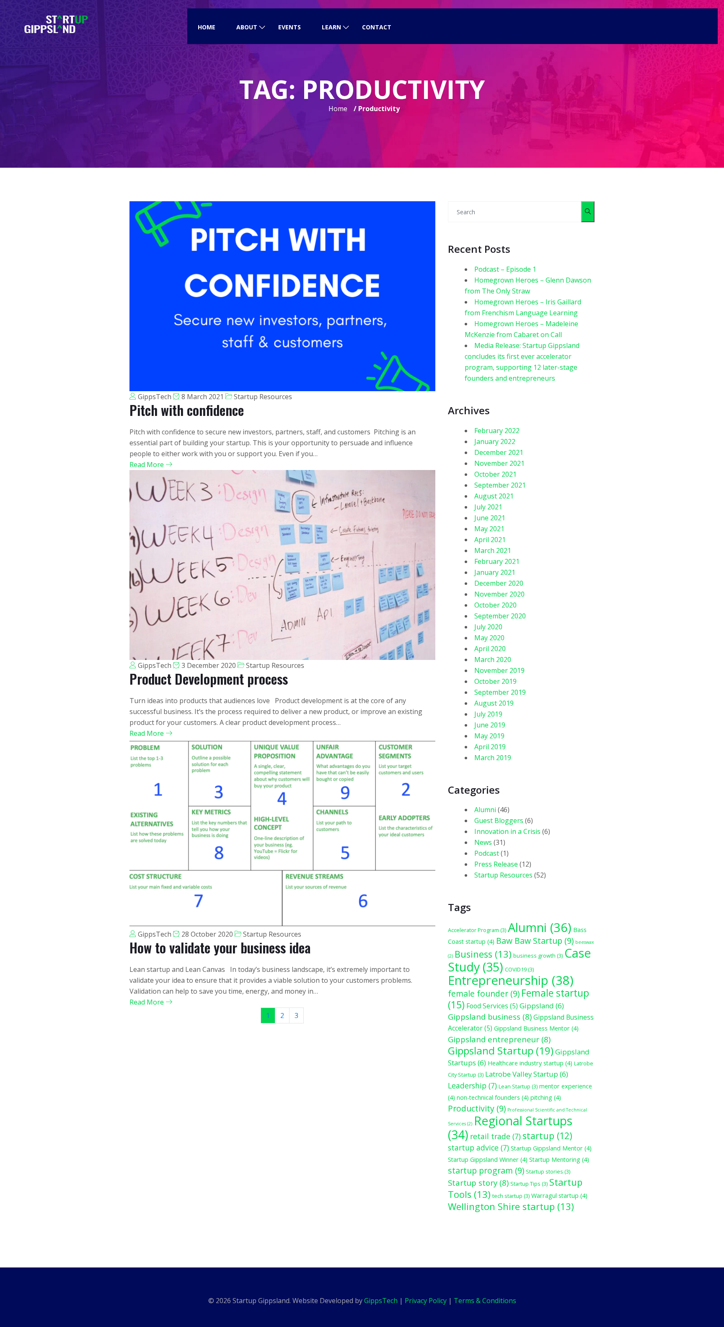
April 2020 (490, 648)
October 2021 (495, 474)
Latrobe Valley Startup (526, 1074)
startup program (486, 1170)
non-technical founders (493, 1097)
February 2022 (497, 430)
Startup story (478, 1182)
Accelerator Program (477, 930)
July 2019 (488, 714)
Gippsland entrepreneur (499, 1039)
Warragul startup (559, 1196)
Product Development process (208, 678)
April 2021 (490, 539)
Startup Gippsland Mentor (551, 1148)
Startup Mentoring (559, 1159)
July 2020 (488, 626)
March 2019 (492, 757)
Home (206, 27)
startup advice (478, 1148)
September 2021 (500, 485)
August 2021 (494, 496)
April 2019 (490, 746)
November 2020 (499, 594)
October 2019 (495, 681)
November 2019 (499, 670)
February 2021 (497, 561)
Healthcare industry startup (530, 1063)
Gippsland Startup (500, 1050)
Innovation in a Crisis (507, 831)
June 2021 (489, 517)
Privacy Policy (426, 1300)
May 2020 (489, 637)
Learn (331, 27)
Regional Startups (510, 1128)
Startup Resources (263, 396)
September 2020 (500, 616)
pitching (545, 1097)
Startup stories (548, 1171)
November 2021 (499, 463)
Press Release (496, 864)
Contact (376, 27)
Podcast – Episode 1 (505, 269)
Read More (147, 464)
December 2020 (498, 583)
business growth (538, 955)
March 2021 (492, 550)
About (246, 27)
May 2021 (489, 528)
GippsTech (154, 396)
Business (483, 954)
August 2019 (494, 703)
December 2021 (498, 452)
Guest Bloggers (498, 820)
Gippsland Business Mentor (536, 1028)
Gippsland (542, 1005)
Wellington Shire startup (511, 1206)
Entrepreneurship (511, 980)
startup (547, 1136)
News (483, 842)
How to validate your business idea (219, 947)
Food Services (492, 1005)
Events (289, 27)
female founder (484, 993)
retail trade (495, 1136)
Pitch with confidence (186, 410)
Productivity (477, 1108)
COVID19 (519, 969)
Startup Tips (529, 1183)
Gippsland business (490, 1016)
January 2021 (494, 572)
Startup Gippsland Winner (487, 1159)
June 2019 (489, 725)
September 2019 (500, 692)
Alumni (485, 809)
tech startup (511, 1196)
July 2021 (488, 507)
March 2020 (492, 659)
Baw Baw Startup (535, 940)
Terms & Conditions (485, 1300)
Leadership (472, 1085)
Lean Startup (518, 1086)
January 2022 (494, 441)
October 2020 (495, 605)
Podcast (486, 853)
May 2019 (489, 735)
